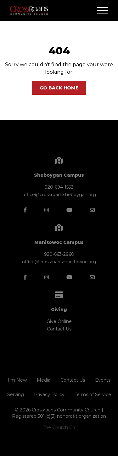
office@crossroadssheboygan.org (59, 194)
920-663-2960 (59, 254)
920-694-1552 (59, 187)
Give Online (59, 321)
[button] (102, 10)
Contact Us (59, 329)
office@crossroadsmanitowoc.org (59, 262)
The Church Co (59, 427)
